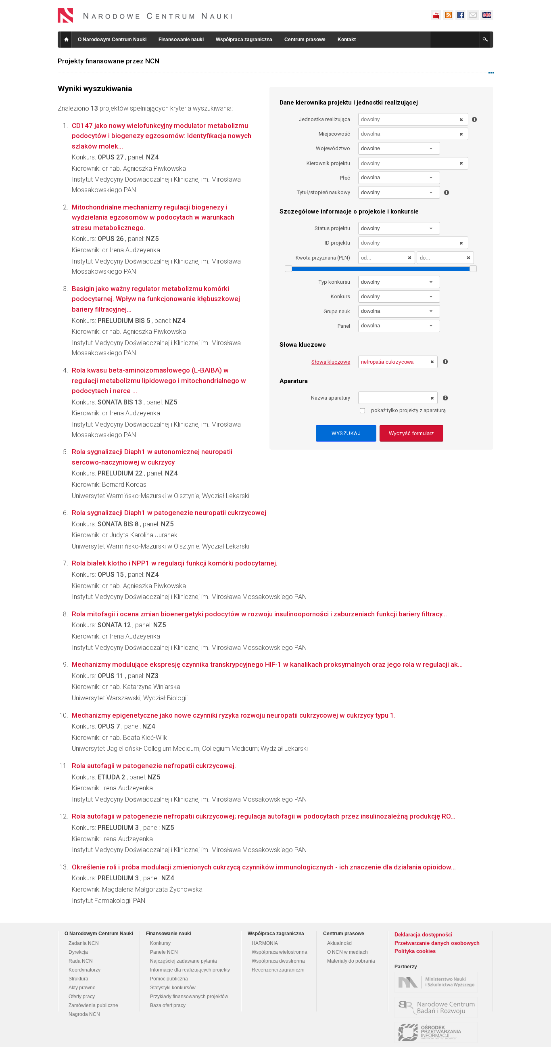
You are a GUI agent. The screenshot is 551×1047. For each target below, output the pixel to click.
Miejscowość (334, 134)
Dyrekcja (78, 952)
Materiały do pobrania (351, 961)
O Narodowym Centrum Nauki (112, 39)
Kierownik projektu (328, 163)
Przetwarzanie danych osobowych (437, 943)
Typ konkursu (334, 282)
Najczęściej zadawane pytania (183, 961)
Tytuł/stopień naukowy (323, 192)
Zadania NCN (84, 943)
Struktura (78, 978)
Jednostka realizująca (324, 119)
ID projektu (337, 243)
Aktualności (340, 943)
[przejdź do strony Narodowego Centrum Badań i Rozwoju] (438, 1007)
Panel (344, 326)
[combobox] (399, 148)
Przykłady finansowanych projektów (189, 996)
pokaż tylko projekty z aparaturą (408, 410)
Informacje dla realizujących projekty (190, 969)
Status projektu (332, 228)
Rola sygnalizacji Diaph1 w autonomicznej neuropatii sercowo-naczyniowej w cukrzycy (152, 457)
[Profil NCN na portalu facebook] (460, 15)
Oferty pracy (82, 996)
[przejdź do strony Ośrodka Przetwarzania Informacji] (438, 1032)
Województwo (333, 148)
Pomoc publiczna (169, 978)
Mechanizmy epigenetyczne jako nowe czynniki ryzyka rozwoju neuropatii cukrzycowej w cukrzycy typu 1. (234, 715)
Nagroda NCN (84, 1014)
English (486, 15)
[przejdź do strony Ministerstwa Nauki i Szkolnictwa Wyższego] (438, 982)
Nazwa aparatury (330, 398)
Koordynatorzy (84, 969)
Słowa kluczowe (330, 362)
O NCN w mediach (347, 952)
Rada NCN (81, 961)
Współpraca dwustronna (278, 961)
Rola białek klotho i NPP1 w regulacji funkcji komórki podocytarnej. (175, 563)
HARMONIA (265, 943)
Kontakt (347, 39)
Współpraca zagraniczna (244, 39)
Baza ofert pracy (168, 1005)
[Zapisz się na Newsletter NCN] (473, 15)
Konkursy (160, 943)
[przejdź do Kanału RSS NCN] (448, 15)
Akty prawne (82, 987)
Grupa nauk (337, 311)
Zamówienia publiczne (93, 1005)
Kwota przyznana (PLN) (323, 258)
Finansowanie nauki (181, 39)
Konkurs (340, 296)
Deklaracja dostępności (423, 935)
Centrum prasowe (305, 39)
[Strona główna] (145, 15)
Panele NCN (164, 952)
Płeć (345, 178)
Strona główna (66, 39)
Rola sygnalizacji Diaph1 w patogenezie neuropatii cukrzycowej (169, 513)
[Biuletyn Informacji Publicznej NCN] (436, 15)
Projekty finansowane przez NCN (108, 61)
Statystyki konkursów (173, 987)
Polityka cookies (415, 951)
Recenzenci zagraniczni (278, 969)
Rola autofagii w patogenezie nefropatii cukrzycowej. (154, 766)
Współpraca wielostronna (279, 952)
